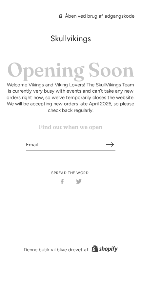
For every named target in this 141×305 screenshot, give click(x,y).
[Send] (110, 144)
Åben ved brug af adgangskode (99, 16)
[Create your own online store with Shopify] (104, 250)
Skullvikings (70, 38)
